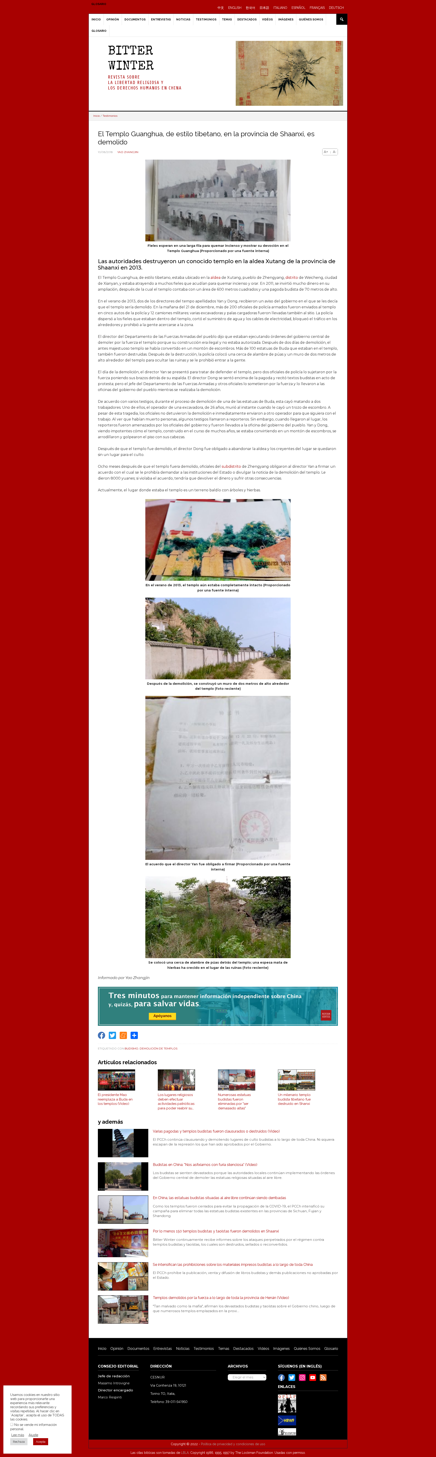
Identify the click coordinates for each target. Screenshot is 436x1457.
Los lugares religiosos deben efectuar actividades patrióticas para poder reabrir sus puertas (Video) (176, 1102)
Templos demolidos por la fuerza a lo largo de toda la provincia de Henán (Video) (221, 1298)
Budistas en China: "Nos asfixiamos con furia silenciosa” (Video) (205, 1165)
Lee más (17, 1435)
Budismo (131, 1048)
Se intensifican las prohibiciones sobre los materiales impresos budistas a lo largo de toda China (233, 1264)
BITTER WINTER (131, 59)
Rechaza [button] (19, 1441)
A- (334, 152)
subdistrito (231, 466)
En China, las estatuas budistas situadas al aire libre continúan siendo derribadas (219, 1198)
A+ (326, 152)
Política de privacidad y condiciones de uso (233, 1444)
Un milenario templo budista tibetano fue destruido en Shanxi (294, 1099)
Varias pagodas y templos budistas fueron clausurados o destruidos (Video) (216, 1131)
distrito (291, 277)
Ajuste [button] (33, 1435)
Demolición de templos (158, 1048)
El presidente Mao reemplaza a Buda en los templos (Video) (115, 1099)
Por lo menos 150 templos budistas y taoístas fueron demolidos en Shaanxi (216, 1231)
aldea (215, 277)
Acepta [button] (40, 1441)
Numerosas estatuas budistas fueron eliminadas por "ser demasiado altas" (234, 1101)
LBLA (185, 1453)
